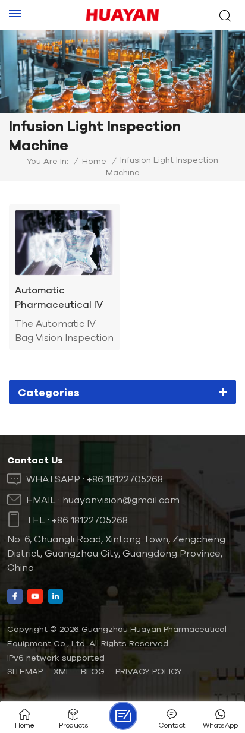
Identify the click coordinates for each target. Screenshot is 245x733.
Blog (93, 671)
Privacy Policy (148, 671)
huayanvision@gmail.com (121, 499)
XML (62, 671)
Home (94, 161)
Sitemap (25, 671)
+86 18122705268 (125, 478)
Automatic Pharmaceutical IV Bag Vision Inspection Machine (61, 298)
